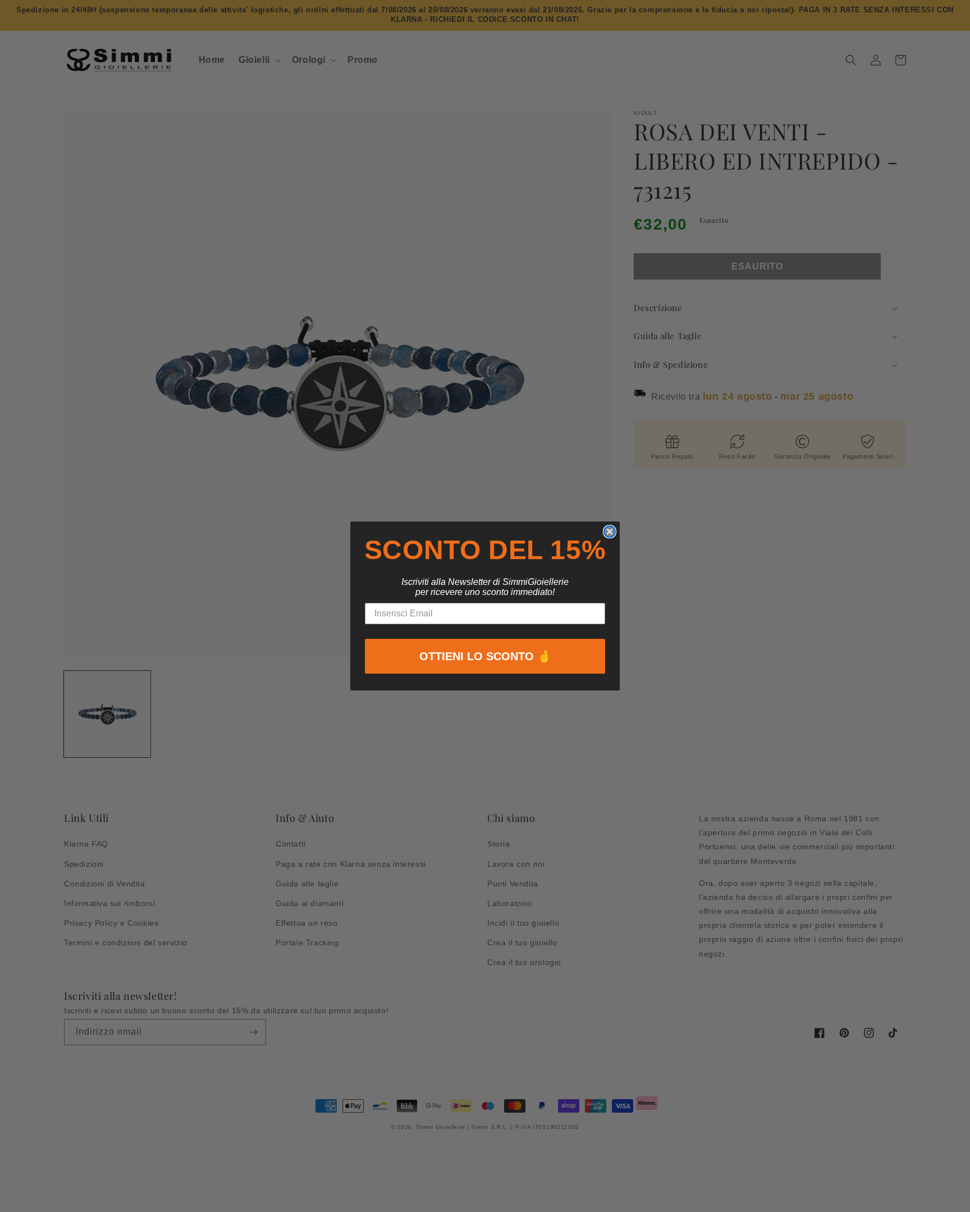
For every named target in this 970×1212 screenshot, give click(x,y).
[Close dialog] (609, 531)
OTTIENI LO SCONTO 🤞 (485, 656)
